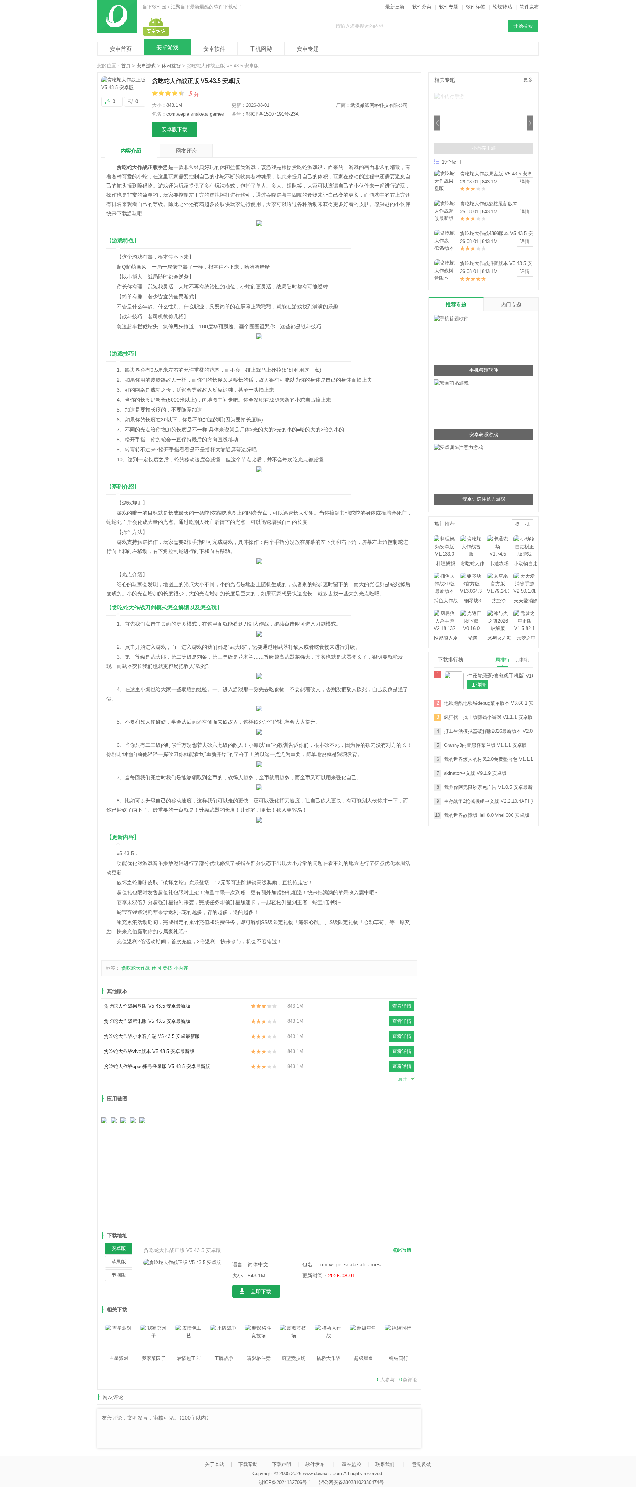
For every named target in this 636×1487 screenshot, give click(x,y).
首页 (126, 66)
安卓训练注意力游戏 (483, 499)
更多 (528, 80)
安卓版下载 (174, 129)
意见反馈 (421, 1464)
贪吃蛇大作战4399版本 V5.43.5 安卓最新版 (496, 234)
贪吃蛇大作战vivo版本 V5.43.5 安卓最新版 (149, 1051)
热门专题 (511, 304)
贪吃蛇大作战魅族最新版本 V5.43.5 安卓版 (488, 204)
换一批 (522, 524)
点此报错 (401, 1250)
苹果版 (119, 1261)
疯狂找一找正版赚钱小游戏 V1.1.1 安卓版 (488, 717)
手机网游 (261, 49)
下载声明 (281, 1464)
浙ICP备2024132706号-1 (285, 1482)
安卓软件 (214, 49)
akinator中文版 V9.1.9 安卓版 (475, 773)
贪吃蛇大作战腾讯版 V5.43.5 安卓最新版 (147, 1021)
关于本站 (214, 1464)
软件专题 (448, 7)
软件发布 (529, 7)
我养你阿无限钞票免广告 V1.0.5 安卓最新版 (488, 787)
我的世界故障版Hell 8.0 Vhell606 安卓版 (486, 815)
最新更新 (394, 7)
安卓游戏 (167, 47)
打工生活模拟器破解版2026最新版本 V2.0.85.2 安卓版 (488, 731)
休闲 (156, 968)
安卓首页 (121, 49)
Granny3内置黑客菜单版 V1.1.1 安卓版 (485, 745)
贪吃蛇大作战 (135, 968)
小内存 (181, 968)
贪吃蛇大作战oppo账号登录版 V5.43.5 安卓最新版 (157, 1066)
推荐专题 (456, 304)
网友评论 (186, 151)
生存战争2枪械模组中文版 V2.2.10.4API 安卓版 (488, 801)
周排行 (502, 659)
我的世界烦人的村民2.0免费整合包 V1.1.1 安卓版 (488, 759)
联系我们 (385, 1464)
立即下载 (261, 1291)
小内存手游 (484, 148)
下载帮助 (248, 1464)
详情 (525, 182)
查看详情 (401, 1006)
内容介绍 (131, 151)
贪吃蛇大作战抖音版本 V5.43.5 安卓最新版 (496, 263)
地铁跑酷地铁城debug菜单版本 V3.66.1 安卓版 (488, 703)
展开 (402, 1079)
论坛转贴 (502, 7)
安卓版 (119, 1248)
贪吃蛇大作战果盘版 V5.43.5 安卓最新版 (147, 1006)
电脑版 (119, 1275)
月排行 (523, 659)
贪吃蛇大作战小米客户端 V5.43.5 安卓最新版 (152, 1036)
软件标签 (475, 7)
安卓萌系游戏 (483, 434)
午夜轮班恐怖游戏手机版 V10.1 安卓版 (500, 676)
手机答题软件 (483, 370)
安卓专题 (308, 49)
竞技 (167, 968)
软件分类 (421, 7)
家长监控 (351, 1464)
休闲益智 (171, 66)
